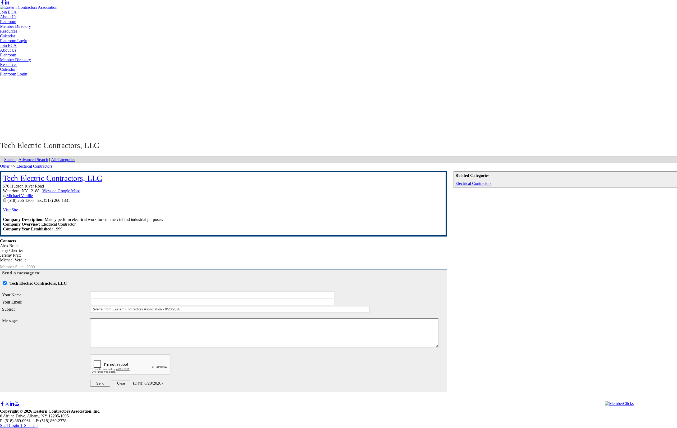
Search (10, 159)
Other (5, 166)
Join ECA (8, 12)
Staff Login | (12, 425)
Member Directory (15, 26)
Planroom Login (13, 40)
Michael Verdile (19, 195)
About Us (8, 17)
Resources (8, 31)
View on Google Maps (61, 191)
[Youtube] (17, 404)
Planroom (8, 21)
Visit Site (10, 210)
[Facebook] (2, 2)
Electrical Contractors (473, 183)
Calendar (7, 36)
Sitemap (31, 425)
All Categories (63, 159)
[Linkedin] (7, 2)
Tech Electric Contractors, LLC (52, 178)
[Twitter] (7, 404)
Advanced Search (33, 159)
